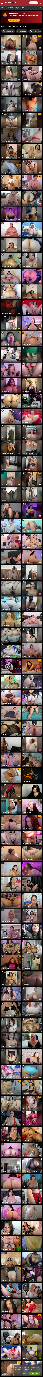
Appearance (9, 31)
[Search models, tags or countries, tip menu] (40, 8)
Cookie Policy (27, 1369)
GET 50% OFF (14, 20)
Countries (23, 31)
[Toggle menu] (2, 3)
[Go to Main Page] (13, 3)
